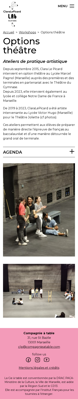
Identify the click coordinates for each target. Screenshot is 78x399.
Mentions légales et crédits (39, 368)
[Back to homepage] (12, 27)
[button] (66, 6)
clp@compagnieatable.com (39, 347)
